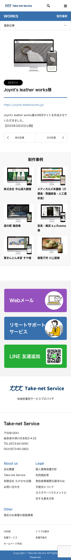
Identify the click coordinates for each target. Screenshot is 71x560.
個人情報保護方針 (46, 469)
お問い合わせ (12, 487)
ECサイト (13, 82)
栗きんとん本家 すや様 (17, 258)
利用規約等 (42, 475)
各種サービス (10, 537)
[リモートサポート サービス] (35, 338)
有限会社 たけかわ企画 (17, 481)
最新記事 (9, 25)
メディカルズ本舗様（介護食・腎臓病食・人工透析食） (52, 193)
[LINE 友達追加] (35, 366)
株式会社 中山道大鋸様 (17, 189)
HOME (7, 531)
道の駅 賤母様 (12, 225)
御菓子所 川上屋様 (48, 258)
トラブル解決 (42, 531)
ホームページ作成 (13, 543)
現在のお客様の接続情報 (18, 515)
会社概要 (9, 469)
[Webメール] (35, 311)
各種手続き (41, 537)
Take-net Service (14, 475)
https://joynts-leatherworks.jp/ (24, 105)
